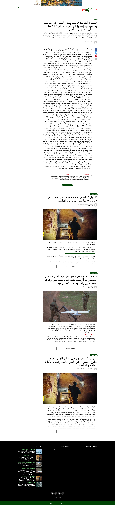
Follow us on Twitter (90, 335)
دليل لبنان (56, 497)
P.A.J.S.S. (90, 205)
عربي (60, 497)
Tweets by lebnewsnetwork (57, 450)
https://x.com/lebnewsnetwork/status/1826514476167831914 (80, 253)
